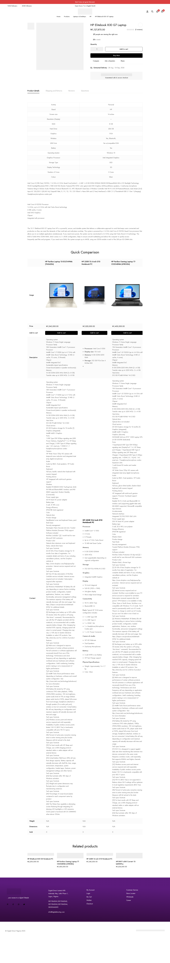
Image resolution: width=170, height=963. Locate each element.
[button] (61, 333)
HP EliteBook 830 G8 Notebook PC (40, 859)
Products (67, 16)
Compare (96, 61)
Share (123, 61)
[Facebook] (13, 904)
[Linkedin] (7, 904)
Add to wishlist (140, 25)
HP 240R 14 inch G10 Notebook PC (99, 859)
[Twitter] (24, 904)
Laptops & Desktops (79, 16)
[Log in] (147, 11)
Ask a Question (110, 61)
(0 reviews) (139, 29)
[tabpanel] (85, 169)
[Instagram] (18, 904)
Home (58, 16)
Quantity (93, 44)
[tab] (33, 91)
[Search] (152, 11)
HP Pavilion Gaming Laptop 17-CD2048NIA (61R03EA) (123, 262)
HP (90, 16)
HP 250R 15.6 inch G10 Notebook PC (91, 262)
